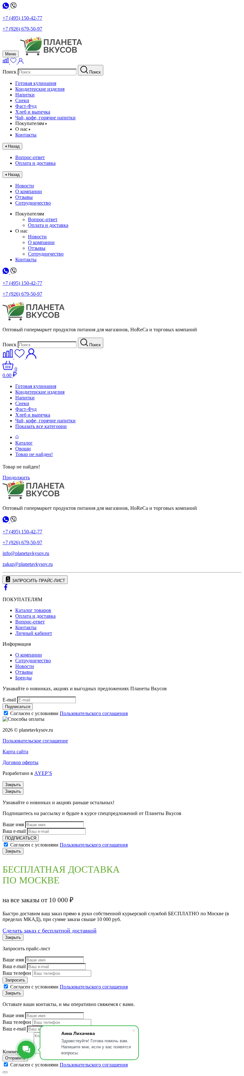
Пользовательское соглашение (35, 740)
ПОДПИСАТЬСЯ (20, 838)
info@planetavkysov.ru (26, 553)
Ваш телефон (17, 973)
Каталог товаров (33, 610)
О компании (28, 191)
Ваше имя (13, 824)
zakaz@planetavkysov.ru (28, 564)
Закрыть (13, 784)
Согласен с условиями (69, 713)
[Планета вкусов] (33, 497)
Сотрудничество (33, 203)
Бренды (23, 677)
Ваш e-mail (14, 831)
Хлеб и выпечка (32, 112)
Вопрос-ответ (30, 157)
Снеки (22, 100)
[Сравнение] (6, 62)
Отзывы (24, 197)
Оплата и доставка (35, 163)
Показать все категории (41, 426)
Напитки (25, 94)
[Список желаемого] (14, 62)
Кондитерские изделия (39, 89)
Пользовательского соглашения (94, 713)
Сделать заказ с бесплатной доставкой (50, 930)
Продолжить (16, 477)
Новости (24, 185)
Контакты (26, 134)
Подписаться (17, 706)
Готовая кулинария (35, 83)
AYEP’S (43, 773)
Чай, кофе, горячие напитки (45, 117)
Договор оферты (20, 762)
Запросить (15, 980)
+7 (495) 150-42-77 (22, 18)
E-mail (9, 699)
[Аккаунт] (21, 62)
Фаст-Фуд (26, 106)
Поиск (10, 71)
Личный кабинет (33, 633)
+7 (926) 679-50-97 (22, 29)
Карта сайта (15, 751)
